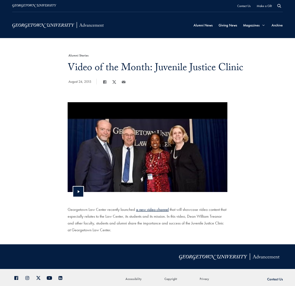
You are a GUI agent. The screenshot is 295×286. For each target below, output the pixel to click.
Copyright (170, 279)
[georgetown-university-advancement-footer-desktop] (58, 25)
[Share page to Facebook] (105, 82)
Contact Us (244, 6)
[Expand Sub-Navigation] (263, 25)
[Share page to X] (114, 82)
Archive (277, 25)
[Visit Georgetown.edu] (34, 5)
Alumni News (203, 25)
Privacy (204, 279)
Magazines (251, 25)
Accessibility (133, 279)
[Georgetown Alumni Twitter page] (39, 277)
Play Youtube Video (78, 192)
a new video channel (152, 209)
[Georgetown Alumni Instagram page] (28, 277)
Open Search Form (279, 5)
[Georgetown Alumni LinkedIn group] (61, 277)
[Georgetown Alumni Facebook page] (17, 277)
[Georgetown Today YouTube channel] (50, 277)
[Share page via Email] (123, 82)
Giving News (228, 25)
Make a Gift (264, 6)
